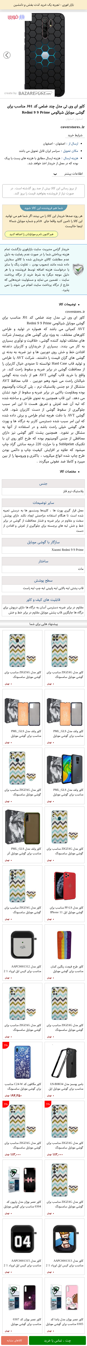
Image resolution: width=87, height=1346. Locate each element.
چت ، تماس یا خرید (57, 1340)
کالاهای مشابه (14, 1340)
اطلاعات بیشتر (67, 173)
